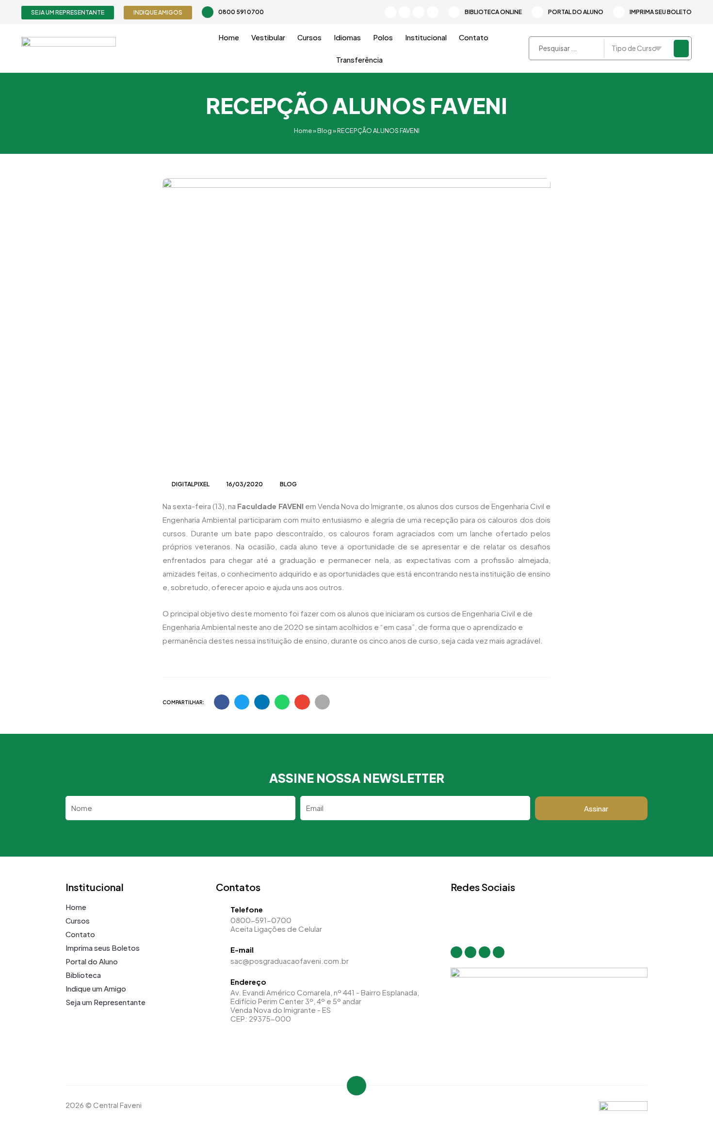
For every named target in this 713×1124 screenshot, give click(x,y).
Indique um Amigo (95, 988)
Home (228, 37)
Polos (383, 37)
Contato (473, 37)
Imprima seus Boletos (102, 947)
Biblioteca (83, 974)
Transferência (359, 59)
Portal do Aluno (575, 12)
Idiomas (347, 37)
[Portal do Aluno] (537, 12)
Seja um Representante (105, 1002)
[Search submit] (681, 48)
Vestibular (268, 37)
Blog (324, 130)
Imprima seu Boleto (661, 12)
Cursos (309, 37)
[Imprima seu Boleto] (619, 12)
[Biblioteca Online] (454, 12)
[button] (221, 702)
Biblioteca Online (493, 12)
